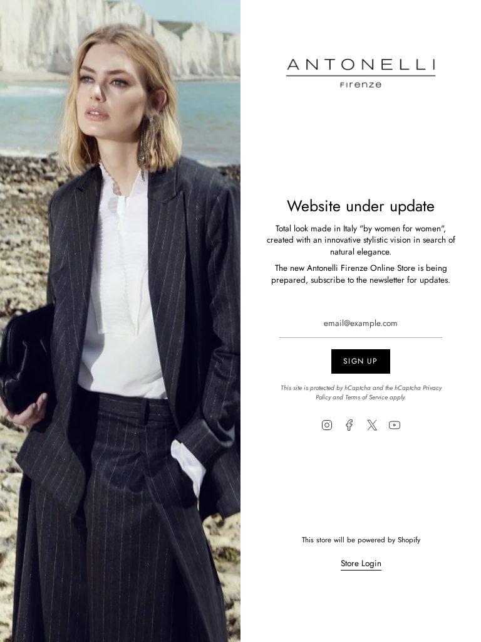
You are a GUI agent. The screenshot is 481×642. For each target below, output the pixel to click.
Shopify (409, 539)
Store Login (361, 563)
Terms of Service (366, 397)
